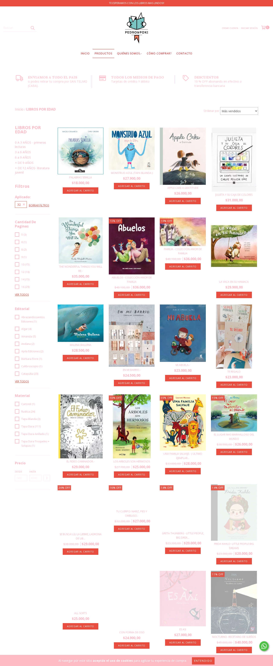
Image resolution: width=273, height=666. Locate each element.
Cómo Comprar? (159, 53)
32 (19, 205)
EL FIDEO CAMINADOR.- (80, 461)
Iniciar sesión (249, 28)
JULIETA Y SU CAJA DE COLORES (234, 195)
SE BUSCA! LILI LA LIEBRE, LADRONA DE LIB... (81, 536)
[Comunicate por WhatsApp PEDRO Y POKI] (264, 646)
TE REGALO (234, 371)
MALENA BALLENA (80, 345)
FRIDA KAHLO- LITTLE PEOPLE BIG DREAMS (234, 546)
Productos (103, 53)
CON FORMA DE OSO (131, 632)
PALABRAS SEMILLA (80, 177)
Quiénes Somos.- (129, 53)
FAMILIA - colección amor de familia (183, 251)
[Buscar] (32, 28)
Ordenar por (211, 111)
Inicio (85, 53)
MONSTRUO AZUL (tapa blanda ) (132, 173)
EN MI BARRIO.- (132, 370)
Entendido (203, 661)
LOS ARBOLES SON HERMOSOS (131, 461)
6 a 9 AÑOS (23, 157)
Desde (18, 471)
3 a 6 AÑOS (23, 152)
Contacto (184, 53)
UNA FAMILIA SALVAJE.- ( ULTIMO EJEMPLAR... (182, 456)
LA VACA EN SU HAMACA (234, 282)
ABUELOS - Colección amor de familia (132, 280)
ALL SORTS (80, 613)
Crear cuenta (230, 28)
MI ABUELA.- (183, 365)
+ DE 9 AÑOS (24, 163)
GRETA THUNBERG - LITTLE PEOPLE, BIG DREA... (183, 535)
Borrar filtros (39, 205)
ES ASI (182, 629)
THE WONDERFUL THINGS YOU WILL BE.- (80, 269)
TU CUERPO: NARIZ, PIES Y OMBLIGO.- (131, 513)
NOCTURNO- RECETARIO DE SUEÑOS (234, 637)
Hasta (32, 471)
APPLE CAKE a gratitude (182, 188)
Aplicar (47, 478)
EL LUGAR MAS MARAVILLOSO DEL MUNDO (234, 437)
